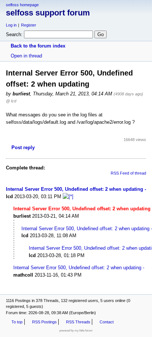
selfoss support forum (48, 12)
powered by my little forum (76, 330)
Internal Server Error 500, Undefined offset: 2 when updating (74, 189)
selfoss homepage (22, 5)
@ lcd (11, 101)
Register (28, 25)
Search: (14, 34)
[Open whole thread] (68, 196)
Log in (11, 25)
